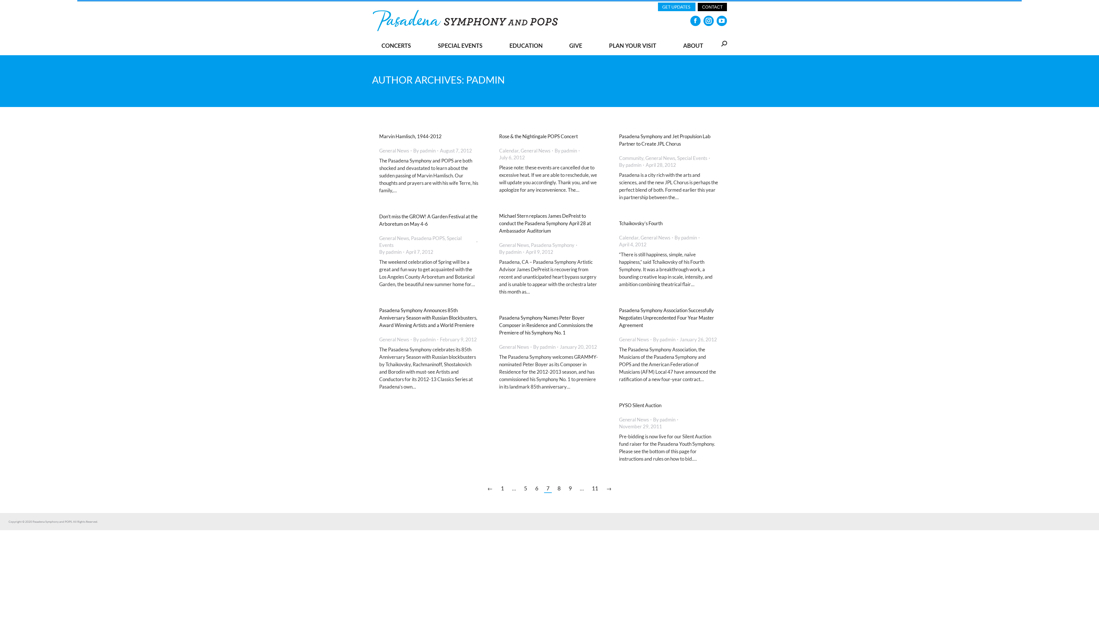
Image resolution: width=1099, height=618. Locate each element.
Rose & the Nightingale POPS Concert (538, 136)
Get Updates (676, 6)
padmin (485, 80)
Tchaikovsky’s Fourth (641, 223)
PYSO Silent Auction (640, 405)
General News (394, 151)
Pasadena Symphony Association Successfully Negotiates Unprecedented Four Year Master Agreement (666, 317)
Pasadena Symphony (552, 245)
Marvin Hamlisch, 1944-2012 (410, 136)
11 (595, 488)
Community (631, 158)
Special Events (692, 158)
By (424, 151)
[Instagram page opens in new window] (708, 21)
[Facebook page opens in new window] (695, 21)
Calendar (509, 151)
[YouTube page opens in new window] (722, 21)
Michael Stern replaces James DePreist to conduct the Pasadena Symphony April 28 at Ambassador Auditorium (545, 223)
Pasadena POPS (428, 238)
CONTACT (712, 7)
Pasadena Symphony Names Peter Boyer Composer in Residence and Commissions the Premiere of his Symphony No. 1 (546, 325)
